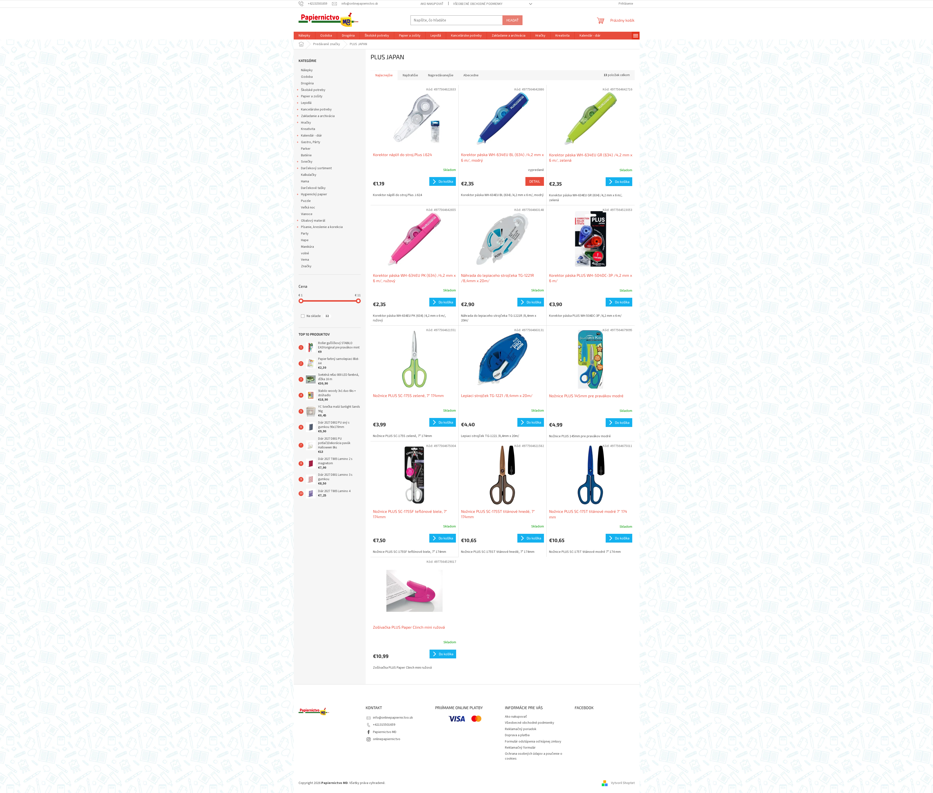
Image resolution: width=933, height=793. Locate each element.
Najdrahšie (410, 75)
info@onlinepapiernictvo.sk (393, 717)
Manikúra (307, 246)
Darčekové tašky (313, 188)
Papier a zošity (311, 96)
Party (305, 233)
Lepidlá (306, 102)
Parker (306, 148)
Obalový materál (313, 220)
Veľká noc (308, 207)
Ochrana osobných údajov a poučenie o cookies (533, 756)
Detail (534, 181)
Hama (305, 181)
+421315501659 (384, 724)
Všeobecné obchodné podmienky (477, 4)
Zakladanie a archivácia (318, 116)
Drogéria (307, 83)
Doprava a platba (517, 735)
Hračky (306, 122)
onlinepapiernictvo (386, 739)
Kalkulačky (308, 174)
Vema (305, 259)
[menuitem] (304, 36)
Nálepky (307, 70)
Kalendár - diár (311, 135)
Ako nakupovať (432, 4)
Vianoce (306, 214)
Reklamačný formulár (520, 747)
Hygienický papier (314, 194)
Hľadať (512, 20)
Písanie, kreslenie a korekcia (322, 227)
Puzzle (306, 200)
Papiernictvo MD (384, 732)
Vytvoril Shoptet (623, 783)
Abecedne (471, 75)
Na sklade (318, 316)
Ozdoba (307, 76)
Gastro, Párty (310, 142)
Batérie (306, 155)
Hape (305, 240)
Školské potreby (313, 90)
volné (305, 253)
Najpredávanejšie (440, 75)
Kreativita (308, 129)
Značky (306, 266)
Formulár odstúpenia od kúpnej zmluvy (533, 741)
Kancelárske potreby (316, 109)
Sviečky (306, 161)
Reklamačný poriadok (520, 729)
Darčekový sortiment (316, 168)
